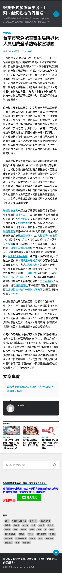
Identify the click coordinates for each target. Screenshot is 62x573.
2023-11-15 (26, 51)
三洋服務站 (31, 273)
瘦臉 (32, 530)
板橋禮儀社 (21, 285)
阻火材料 (23, 218)
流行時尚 (7, 32)
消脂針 (7, 530)
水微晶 (41, 525)
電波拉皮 (49, 538)
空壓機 (9, 243)
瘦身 (39, 530)
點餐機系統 (31, 264)
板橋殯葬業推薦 (48, 235)
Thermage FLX (19, 521)
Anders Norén (20, 567)
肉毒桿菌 (8, 538)
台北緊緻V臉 (45, 521)
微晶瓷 (7, 525)
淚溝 (16, 530)
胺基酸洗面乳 (10, 210)
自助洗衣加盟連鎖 (20, 247)
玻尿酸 (24, 530)
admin (12, 51)
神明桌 (14, 293)
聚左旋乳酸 (41, 534)
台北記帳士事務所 (15, 289)
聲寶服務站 (9, 231)
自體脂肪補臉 (21, 538)
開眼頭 (32, 538)
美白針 (30, 534)
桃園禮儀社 (24, 223)
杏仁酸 (25, 525)
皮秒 (52, 530)
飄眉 (17, 543)
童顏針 (22, 534)
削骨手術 (33, 521)
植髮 (33, 525)
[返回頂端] (56, 553)
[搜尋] (54, 465)
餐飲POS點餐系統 (18, 256)
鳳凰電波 (26, 543)
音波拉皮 (8, 543)
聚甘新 (52, 534)
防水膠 (14, 277)
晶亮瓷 (16, 525)
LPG (7, 521)
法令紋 (50, 525)
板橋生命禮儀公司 (30, 260)
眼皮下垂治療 (10, 534)
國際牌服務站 (35, 289)
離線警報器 (24, 235)
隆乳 (40, 538)
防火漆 (24, 277)
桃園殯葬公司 (20, 214)
